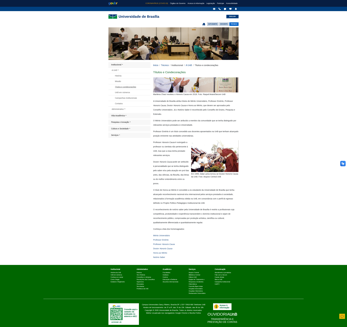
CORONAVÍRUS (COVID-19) (156, 3)
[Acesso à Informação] (216, 306)
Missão (118, 81)
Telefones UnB (199, 305)
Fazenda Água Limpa (196, 286)
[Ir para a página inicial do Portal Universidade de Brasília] (204, 24)
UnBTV (217, 284)
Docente (224, 24)
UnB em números (122, 92)
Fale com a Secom (221, 275)
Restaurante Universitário (197, 293)
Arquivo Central (194, 273)
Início (155, 65)
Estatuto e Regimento (118, 282)
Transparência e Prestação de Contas (222, 321)
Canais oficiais (219, 277)
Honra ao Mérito (160, 253)
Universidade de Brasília (168, 310)
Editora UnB (193, 277)
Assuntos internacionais (170, 282)
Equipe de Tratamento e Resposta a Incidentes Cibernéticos (196, 282)
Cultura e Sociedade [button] (120, 129)
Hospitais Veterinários (196, 291)
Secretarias (140, 286)
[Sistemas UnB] (230, 9)
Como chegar (115, 280)
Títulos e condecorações (125, 87)
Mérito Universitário (161, 235)
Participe (220, 3)
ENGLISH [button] (232, 16)
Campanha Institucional (222, 282)
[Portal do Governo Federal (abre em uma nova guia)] (113, 3)
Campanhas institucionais (126, 98)
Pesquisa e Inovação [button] (120, 122)
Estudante (212, 24)
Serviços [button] (114, 135)
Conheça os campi (117, 277)
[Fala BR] (225, 9)
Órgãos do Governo (177, 3)
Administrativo (118, 109)
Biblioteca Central (194, 275)
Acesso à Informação (224, 306)
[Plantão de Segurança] (236, 9)
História (118, 76)
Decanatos (140, 284)
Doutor (162, 248)
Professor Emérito (161, 240)
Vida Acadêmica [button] (118, 116)
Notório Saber (159, 257)
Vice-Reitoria (141, 275)
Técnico (234, 24)
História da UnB (116, 273)
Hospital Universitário (196, 289)
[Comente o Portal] (342, 316)
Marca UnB (218, 280)
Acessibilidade (231, 3)
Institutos (166, 275)
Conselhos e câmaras (144, 277)
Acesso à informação (196, 3)
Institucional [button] (116, 65)
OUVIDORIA (222, 314)
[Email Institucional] (214, 9)
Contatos (119, 103)
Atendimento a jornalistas (223, 273)
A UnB (189, 65)
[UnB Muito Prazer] (219, 9)
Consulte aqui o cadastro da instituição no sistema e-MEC (130, 313)
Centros (165, 277)
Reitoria (139, 273)
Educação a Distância (170, 280)
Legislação (210, 3)
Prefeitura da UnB (142, 289)
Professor (164, 244)
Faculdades (166, 273)
